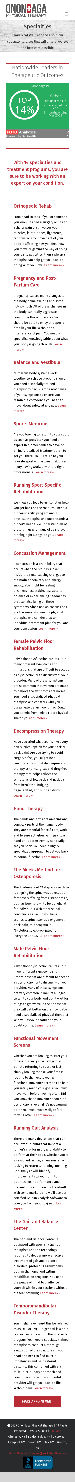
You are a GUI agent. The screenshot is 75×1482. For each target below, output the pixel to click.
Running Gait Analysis (36, 1128)
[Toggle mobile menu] (67, 14)
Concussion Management (40, 553)
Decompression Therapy (39, 731)
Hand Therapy (28, 808)
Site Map (55, 1431)
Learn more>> (54, 265)
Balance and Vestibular (38, 362)
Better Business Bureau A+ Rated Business (37, 1453)
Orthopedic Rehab (33, 206)
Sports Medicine (30, 424)
